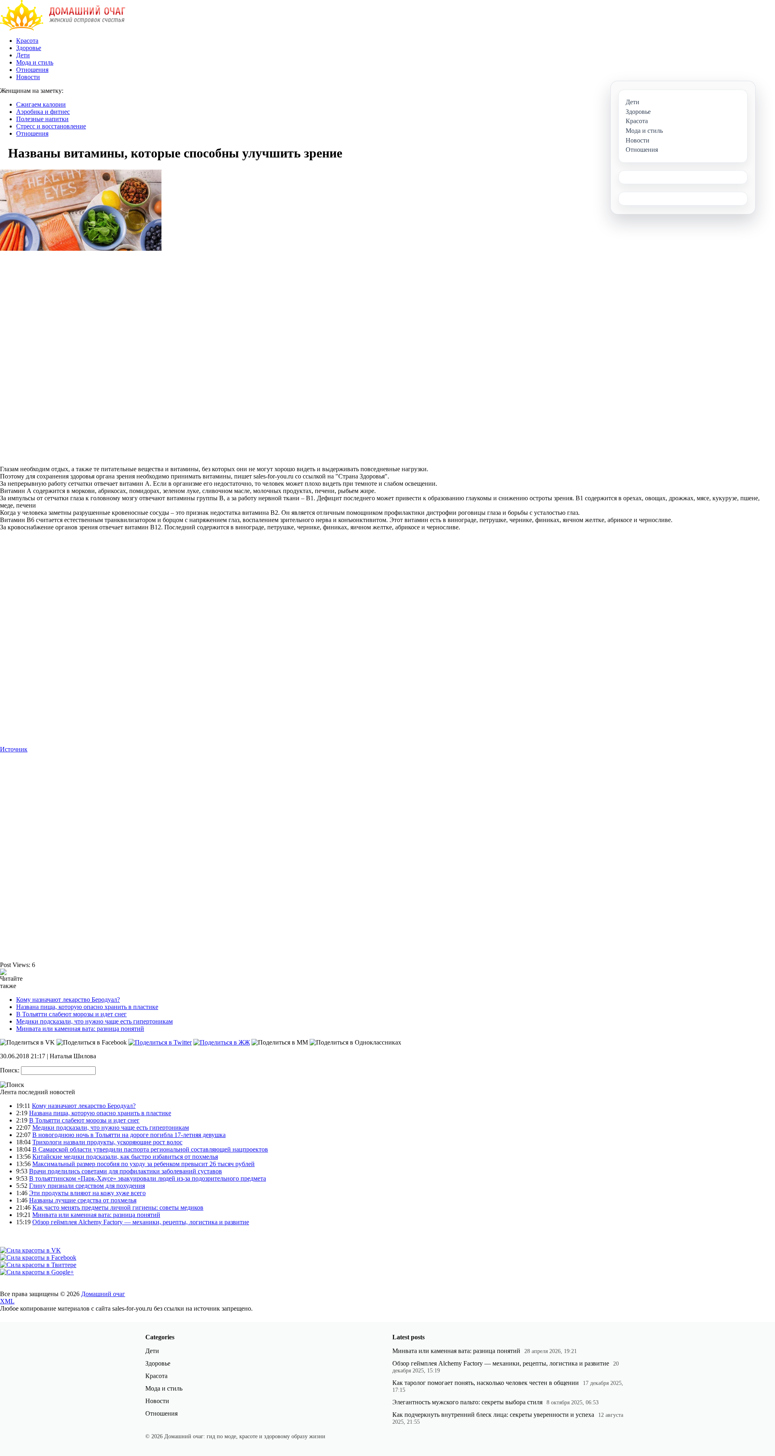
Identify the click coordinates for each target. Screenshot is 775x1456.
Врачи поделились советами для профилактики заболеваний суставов (125, 1171)
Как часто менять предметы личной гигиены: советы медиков (117, 1207)
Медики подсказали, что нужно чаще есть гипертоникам (94, 1021)
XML (7, 1301)
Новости (28, 76)
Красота (27, 40)
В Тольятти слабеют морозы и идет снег (71, 1014)
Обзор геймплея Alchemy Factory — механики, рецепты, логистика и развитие (140, 1222)
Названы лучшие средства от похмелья (82, 1200)
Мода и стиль (34, 62)
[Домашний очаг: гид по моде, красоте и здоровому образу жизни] (63, 28)
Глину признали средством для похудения (87, 1185)
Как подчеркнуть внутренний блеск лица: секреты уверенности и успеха (493, 1414)
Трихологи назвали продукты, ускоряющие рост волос (107, 1142)
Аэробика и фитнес (43, 111)
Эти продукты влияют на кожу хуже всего (87, 1193)
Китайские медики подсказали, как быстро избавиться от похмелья (125, 1156)
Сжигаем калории (41, 104)
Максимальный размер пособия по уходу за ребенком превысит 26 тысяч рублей (143, 1163)
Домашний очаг (103, 1293)
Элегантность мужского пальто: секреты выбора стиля (467, 1402)
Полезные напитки (42, 118)
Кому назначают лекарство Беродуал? (68, 999)
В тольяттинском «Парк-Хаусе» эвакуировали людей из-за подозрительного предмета (147, 1178)
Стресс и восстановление (51, 126)
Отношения (32, 69)
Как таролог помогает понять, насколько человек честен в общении (485, 1382)
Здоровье (28, 47)
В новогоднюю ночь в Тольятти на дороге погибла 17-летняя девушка (129, 1134)
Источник (13, 749)
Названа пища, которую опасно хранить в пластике (87, 1006)
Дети (23, 55)
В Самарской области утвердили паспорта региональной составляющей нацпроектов (150, 1149)
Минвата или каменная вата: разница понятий (80, 1028)
